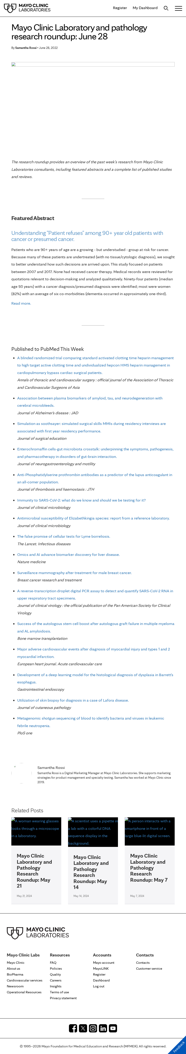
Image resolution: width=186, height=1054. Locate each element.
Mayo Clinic (15, 962)
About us (13, 968)
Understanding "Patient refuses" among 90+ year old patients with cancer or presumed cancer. (87, 235)
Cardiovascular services (24, 980)
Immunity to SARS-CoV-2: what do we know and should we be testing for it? (81, 500)
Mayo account (103, 962)
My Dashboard (145, 7)
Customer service (149, 968)
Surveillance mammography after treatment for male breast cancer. (74, 572)
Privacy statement (63, 998)
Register (120, 7)
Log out (98, 986)
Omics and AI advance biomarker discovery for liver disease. (68, 554)
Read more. (21, 303)
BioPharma (15, 974)
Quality (55, 974)
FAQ (53, 962)
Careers (55, 980)
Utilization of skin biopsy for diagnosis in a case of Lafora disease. (73, 700)
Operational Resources (24, 992)
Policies (56, 968)
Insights (55, 986)
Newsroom (15, 986)
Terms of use (59, 992)
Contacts (143, 962)
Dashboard (101, 980)
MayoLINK (101, 968)
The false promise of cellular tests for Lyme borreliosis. (63, 536)
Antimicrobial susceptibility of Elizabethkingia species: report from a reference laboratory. (93, 518)
